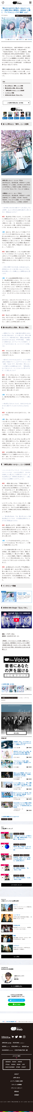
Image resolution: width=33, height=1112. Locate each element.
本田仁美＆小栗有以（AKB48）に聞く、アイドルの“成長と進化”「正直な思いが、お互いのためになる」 (24, 593)
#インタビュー (21, 698)
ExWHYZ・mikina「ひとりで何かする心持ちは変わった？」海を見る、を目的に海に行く (22, 858)
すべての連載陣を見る (16, 986)
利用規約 (16, 1095)
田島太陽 (30, 39)
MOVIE (20, 1061)
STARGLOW (16, 925)
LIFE (23, 1064)
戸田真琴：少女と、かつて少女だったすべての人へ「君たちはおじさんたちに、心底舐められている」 (22, 743)
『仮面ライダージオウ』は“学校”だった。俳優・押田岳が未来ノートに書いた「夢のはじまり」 (22, 837)
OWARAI (8, 1061)
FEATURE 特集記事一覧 (11, 1021)
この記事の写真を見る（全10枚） (15, 103)
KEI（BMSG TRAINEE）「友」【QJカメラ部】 (21, 869)
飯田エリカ (21, 39)
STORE (18, 1067)
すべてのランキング (16, 885)
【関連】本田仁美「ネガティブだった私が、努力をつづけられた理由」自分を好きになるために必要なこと (16, 647)
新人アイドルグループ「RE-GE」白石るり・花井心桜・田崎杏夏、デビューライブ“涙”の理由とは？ (22, 794)
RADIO (13, 1064)
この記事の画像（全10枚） (8, 684)
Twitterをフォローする (17, 1000)
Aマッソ (15, 905)
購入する (5, 118)
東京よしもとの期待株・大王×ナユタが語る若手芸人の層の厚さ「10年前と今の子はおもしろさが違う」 (22, 774)
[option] (5, 688)
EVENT (24, 1067)
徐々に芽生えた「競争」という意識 (14, 85)
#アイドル (27, 698)
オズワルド (16, 945)
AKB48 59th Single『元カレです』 (14, 95)
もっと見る (16, 956)
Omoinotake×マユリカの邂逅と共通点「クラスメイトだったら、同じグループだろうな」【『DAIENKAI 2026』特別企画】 (22, 805)
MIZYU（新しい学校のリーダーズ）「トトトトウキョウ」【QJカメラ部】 (22, 848)
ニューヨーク (16, 915)
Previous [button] (2, 977)
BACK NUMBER (10, 1067)
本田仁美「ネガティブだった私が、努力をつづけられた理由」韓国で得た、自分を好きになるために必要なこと (22, 753)
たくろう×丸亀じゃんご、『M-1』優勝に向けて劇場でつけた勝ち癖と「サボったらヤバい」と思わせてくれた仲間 (22, 784)
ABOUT (16, 1074)
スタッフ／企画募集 (16, 1084)
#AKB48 (3, 700)
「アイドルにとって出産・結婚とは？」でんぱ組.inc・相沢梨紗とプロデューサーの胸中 (22, 762)
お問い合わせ (16, 1077)
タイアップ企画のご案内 (16, 1081)
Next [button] (29, 977)
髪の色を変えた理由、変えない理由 (14, 88)
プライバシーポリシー (16, 1088)
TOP (3, 1021)
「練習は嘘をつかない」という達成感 (14, 90)
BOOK (19, 1064)
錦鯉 (14, 935)
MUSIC (14, 1061)
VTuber (8, 1064)
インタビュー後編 (9, 93)
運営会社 (16, 1091)
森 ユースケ (12, 39)
